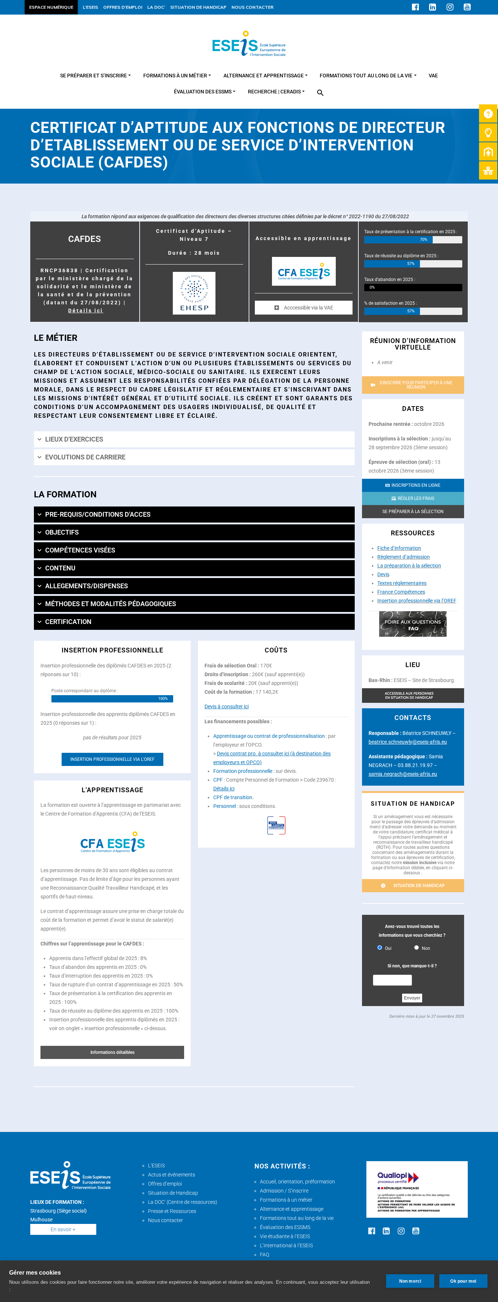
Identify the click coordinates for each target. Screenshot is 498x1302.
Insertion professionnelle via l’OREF (416, 601)
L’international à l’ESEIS (286, 1245)
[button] (320, 93)
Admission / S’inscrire (284, 1191)
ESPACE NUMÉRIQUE (51, 7)
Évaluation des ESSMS (285, 1227)
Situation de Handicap (173, 1193)
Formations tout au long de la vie (366, 75)
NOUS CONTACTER (252, 7)
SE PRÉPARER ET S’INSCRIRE (93, 75)
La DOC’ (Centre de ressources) (182, 1202)
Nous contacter (165, 1220)
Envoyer (412, 998)
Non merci (410, 1281)
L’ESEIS (90, 7)
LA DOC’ (156, 7)
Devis (383, 574)
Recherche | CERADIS (274, 92)
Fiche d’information (399, 548)
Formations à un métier (175, 75)
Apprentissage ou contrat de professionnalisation (269, 736)
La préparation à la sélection (409, 566)
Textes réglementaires (402, 583)
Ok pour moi (463, 1281)
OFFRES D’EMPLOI (122, 7)
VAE (433, 75)
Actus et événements (171, 1175)
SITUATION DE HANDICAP (198, 7)
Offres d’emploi (165, 1184)
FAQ (264, 1254)
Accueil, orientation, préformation (297, 1181)
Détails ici (85, 310)
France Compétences (401, 592)
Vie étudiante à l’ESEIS (285, 1236)
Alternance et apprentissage (263, 75)
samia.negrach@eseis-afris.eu (403, 774)
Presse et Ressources (172, 1211)
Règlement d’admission (403, 557)
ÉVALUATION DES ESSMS (203, 92)
